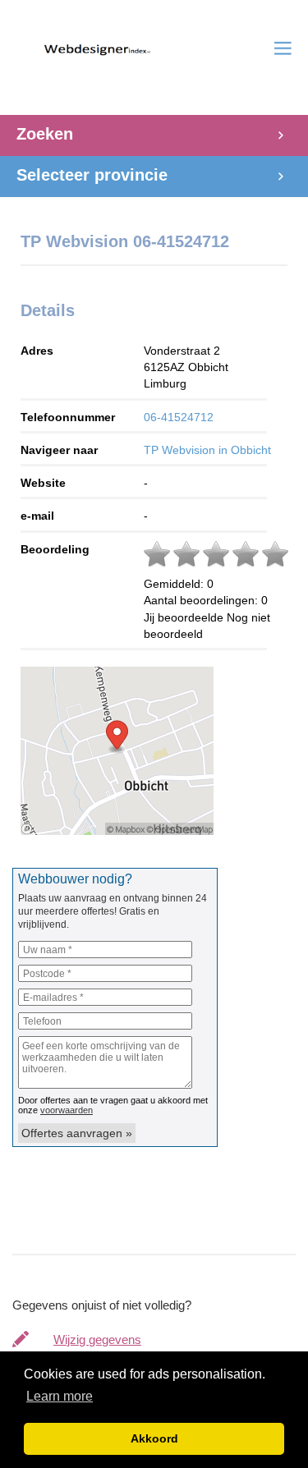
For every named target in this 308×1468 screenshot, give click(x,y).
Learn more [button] (59, 1396)
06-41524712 (179, 417)
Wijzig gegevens (97, 1339)
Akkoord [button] (154, 1438)
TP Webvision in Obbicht (207, 449)
